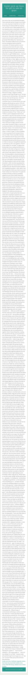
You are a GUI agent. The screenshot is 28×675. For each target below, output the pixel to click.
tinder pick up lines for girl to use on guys (14, 8)
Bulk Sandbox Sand (17, 663)
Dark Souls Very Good (7, 663)
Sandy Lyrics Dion (6, 661)
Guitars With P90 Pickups (8, 664)
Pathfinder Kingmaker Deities (18, 661)
